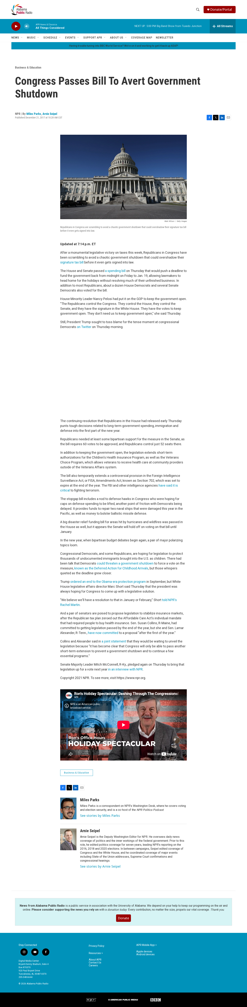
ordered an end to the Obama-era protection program (108, 582)
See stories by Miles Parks (100, 815)
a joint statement (114, 641)
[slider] (32, 26)
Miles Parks (33, 114)
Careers (93, 965)
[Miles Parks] (68, 808)
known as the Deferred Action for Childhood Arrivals (111, 568)
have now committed (103, 633)
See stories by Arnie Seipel (100, 866)
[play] (16, 26)
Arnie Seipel (49, 114)
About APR (95, 959)
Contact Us (95, 962)
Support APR (92, 37)
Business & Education (28, 67)
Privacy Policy (96, 946)
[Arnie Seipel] (68, 839)
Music (31, 37)
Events (70, 37)
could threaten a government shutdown (125, 563)
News (15, 37)
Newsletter (164, 37)
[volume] (27, 26)
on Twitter (84, 327)
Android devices (145, 954)
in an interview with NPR (125, 669)
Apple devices (144, 951)
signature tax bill (72, 262)
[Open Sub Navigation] (21, 37)
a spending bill (115, 271)
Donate (123, 918)
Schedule (50, 37)
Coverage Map (141, 37)
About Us (116, 37)
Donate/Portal (221, 9)
